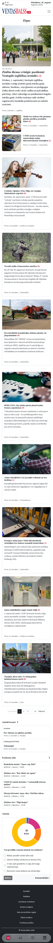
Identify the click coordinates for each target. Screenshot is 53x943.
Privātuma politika (26, 923)
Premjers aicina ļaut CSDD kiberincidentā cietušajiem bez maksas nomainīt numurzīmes (25, 541)
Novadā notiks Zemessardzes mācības (22, 266)
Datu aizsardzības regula (26, 912)
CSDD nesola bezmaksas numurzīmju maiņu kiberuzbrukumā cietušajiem (37, 138)
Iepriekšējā (12, 711)
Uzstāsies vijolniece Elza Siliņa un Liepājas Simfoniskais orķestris (22, 192)
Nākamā (42, 711)
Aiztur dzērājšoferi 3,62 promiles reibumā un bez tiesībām (25, 478)
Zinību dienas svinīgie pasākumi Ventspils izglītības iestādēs (23, 74)
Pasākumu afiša (9, 757)
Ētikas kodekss (26, 917)
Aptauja (5, 813)
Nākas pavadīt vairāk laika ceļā (20, 855)
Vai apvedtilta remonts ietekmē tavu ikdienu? (23, 849)
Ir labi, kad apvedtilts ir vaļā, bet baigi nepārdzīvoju (23, 865)
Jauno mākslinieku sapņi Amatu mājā (22, 609)
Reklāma (26, 896)
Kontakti (26, 891)
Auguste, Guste (37, 5)
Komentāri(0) (41, 878)
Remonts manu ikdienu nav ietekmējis (23, 871)
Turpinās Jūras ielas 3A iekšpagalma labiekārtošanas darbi (20, 677)
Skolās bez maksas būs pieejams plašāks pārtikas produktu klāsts (37, 119)
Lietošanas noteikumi (26, 902)
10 (35, 711)
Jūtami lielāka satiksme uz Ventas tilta (24, 859)
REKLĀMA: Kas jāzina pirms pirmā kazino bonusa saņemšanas (23, 406)
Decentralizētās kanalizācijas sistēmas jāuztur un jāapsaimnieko (25, 334)
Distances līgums (26, 907)
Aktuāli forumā (9, 722)
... (31, 711)
